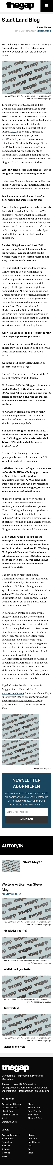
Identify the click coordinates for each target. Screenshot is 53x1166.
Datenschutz (8, 1075)
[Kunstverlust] (26, 987)
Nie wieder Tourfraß (16, 930)
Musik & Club (34, 1107)
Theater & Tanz (35, 1118)
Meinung (6, 1153)
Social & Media (44, 31)
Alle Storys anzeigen (11, 894)
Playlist (31, 1135)
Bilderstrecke (8, 1138)
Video (30, 1153)
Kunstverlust (11, 1008)
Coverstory (7, 1142)
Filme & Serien (8, 1111)
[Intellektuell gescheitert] (26, 948)
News (4, 1156)
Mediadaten (8, 1079)
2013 (13, 131)
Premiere (32, 1138)
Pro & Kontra (34, 1142)
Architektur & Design (11, 1104)
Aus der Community (11, 1135)
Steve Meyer (44, 27)
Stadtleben (33, 1115)
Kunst (4, 1118)
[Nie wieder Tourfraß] (26, 909)
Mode (30, 1104)
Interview (6, 1145)
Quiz (30, 1145)
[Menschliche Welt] (26, 1025)
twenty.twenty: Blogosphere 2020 (20, 700)
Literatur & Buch (9, 1122)
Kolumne (6, 1149)
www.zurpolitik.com (13, 692)
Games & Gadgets (10, 1115)
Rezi (30, 1149)
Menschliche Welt (14, 1046)
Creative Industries (10, 1107)
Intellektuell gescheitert (18, 969)
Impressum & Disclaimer (30, 1075)
